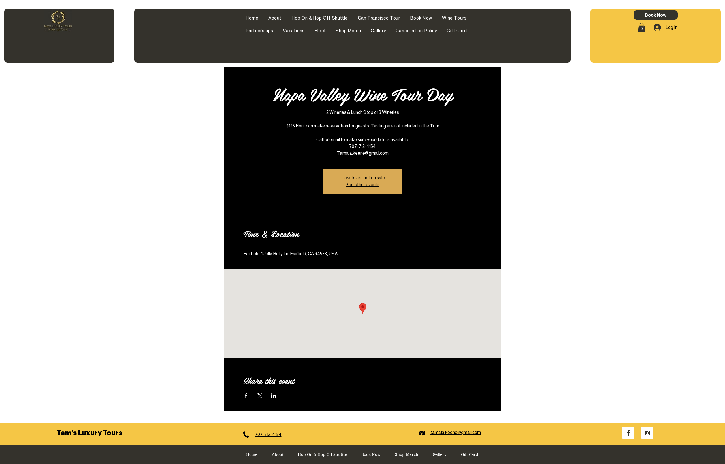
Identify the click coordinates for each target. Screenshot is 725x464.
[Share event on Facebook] (246, 395)
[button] (641, 27)
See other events (362, 184)
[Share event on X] (260, 395)
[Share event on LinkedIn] (273, 395)
